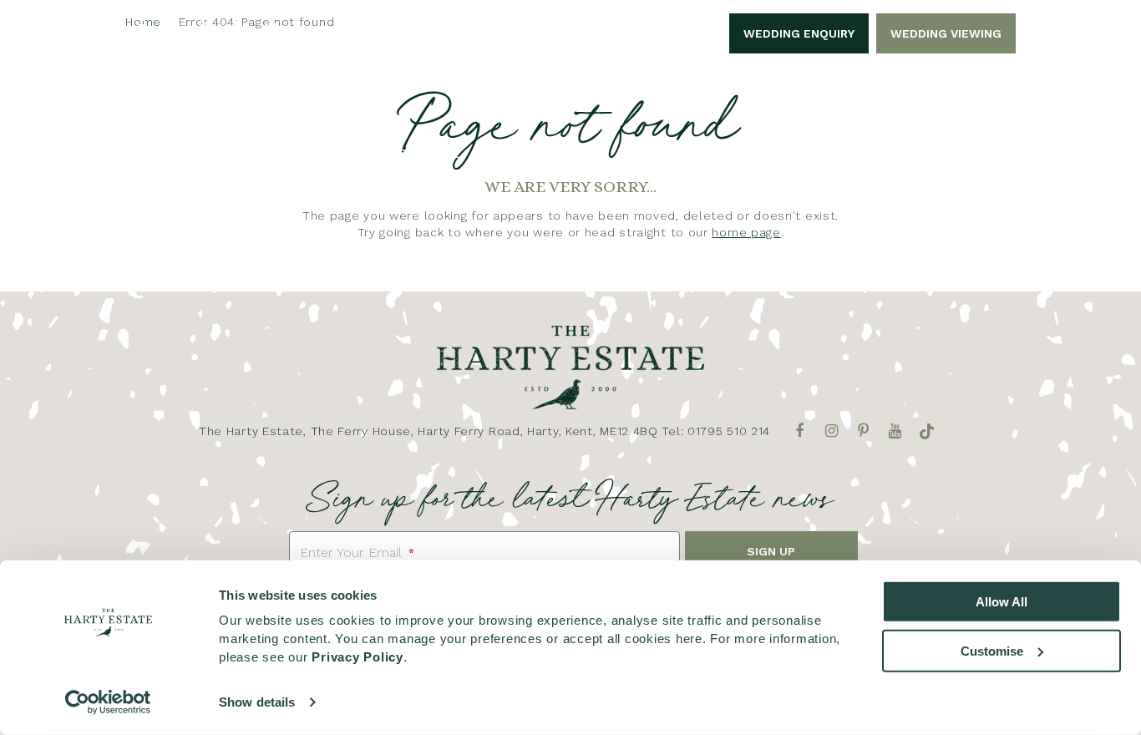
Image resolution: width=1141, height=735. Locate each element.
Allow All (1001, 602)
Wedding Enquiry (798, 33)
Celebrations (550, 166)
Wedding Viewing (946, 33)
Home (159, 166)
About (228, 166)
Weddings (315, 166)
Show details (257, 702)
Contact (969, 166)
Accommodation (690, 166)
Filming (881, 166)
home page (746, 232)
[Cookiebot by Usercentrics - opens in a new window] (108, 702)
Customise (992, 650)
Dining (802, 166)
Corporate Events (419, 165)
